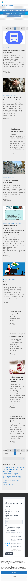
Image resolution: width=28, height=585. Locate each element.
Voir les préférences (14, 580)
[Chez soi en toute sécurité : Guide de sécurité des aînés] (14, 85)
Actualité (5, 47)
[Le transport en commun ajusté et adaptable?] (14, 37)
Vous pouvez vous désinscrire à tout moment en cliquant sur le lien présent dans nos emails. (13, 533)
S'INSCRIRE (9, 553)
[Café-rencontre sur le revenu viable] (14, 269)
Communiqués (11, 47)
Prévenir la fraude (8, 484)
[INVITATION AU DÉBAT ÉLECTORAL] (14, 167)
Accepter (14, 572)
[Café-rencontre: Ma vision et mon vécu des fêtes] (17, 367)
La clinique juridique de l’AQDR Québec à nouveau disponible (12, 477)
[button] (26, 558)
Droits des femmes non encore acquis (12, 481)
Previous (6, 453)
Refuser (14, 576)
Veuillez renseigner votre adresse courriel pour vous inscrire (12, 517)
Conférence (13, 95)
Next (8, 455)
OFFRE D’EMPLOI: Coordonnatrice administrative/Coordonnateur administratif (13, 469)
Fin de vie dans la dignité (10, 474)
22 (4, 455)
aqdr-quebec (6, 71)
